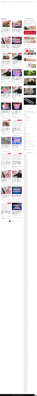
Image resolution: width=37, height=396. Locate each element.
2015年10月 (25, 298)
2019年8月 (25, 245)
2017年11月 (25, 269)
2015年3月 (25, 306)
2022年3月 (25, 209)
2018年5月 (25, 262)
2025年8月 (25, 165)
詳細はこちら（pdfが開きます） (28, 44)
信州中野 (25, 128)
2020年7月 (25, 232)
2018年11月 (25, 255)
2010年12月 (25, 365)
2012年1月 (25, 350)
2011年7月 (25, 357)
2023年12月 (25, 185)
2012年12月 (25, 337)
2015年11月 (25, 297)
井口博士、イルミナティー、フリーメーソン (29, 127)
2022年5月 (25, 207)
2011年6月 (25, 358)
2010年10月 (25, 367)
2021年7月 (25, 218)
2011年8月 (25, 356)
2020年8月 (25, 231)
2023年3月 (25, 195)
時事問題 (25, 137)
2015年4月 (25, 305)
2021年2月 (25, 224)
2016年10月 (25, 284)
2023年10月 (25, 187)
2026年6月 (25, 156)
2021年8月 (25, 217)
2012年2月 (25, 349)
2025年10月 (25, 163)
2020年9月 (25, 230)
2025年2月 (25, 170)
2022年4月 (25, 208)
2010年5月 (25, 373)
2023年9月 (25, 188)
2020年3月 (25, 237)
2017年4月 (25, 277)
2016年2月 (25, 293)
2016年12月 (25, 282)
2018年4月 (25, 263)
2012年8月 (25, 342)
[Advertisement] (18, 11)
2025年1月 (25, 171)
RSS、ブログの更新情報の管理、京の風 (28, 111)
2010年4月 (25, 374)
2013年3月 (25, 334)
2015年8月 (25, 300)
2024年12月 (25, 172)
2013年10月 (25, 326)
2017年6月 (25, 275)
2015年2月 (25, 307)
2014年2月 (25, 321)
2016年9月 (25, 285)
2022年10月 (25, 201)
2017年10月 (25, 270)
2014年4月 (25, 319)
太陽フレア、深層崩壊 (26, 134)
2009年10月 (25, 381)
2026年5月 (25, 157)
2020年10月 (25, 229)
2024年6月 (25, 178)
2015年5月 (25, 304)
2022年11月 (25, 200)
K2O (24, 110)
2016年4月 (25, 291)
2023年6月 (25, 192)
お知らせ (25, 114)
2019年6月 (25, 247)
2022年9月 (25, 202)
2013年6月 (25, 330)
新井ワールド (25, 135)
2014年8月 (25, 314)
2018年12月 (25, 254)
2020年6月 (25, 233)
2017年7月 (25, 274)
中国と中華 (25, 126)
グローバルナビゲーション (27, 118)
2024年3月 (25, 181)
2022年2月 (25, 210)
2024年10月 (25, 173)
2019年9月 (25, 244)
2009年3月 (25, 389)
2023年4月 (25, 194)
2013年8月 (25, 328)
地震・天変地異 (26, 133)
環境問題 (25, 143)
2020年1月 (25, 239)
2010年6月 (25, 372)
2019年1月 (25, 253)
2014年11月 (25, 311)
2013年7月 (25, 329)
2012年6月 (25, 344)
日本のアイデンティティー (27, 136)
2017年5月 (25, 276)
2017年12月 (25, 268)
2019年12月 (25, 240)
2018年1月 (25, 267)
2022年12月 (25, 199)
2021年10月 (25, 215)
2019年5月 (25, 248)
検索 (34, 106)
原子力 (24, 129)
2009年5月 (25, 387)
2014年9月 (25, 313)
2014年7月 (25, 315)
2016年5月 (25, 290)
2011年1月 (25, 364)
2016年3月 (25, 292)
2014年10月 (25, 312)
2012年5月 (25, 345)
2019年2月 (25, 252)
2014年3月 (25, 320)
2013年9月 (25, 327)
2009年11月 (25, 380)
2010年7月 (25, 371)
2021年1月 (25, 225)
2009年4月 (25, 388)
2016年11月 (25, 283)
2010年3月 (25, 375)
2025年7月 (25, 166)
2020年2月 (25, 238)
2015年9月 (25, 299)
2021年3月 (25, 223)
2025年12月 (25, 162)
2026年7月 (25, 155)
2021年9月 (25, 216)
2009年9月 (25, 382)
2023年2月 (25, 196)
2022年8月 (25, 203)
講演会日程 (25, 148)
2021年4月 (25, 222)
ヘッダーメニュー (26, 121)
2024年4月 (25, 180)
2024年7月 (25, 177)
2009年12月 (25, 379)
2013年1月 (25, 336)
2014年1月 (25, 322)
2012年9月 (25, 341)
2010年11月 (25, 366)
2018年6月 (25, 261)
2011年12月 (25, 351)
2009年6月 (25, 386)
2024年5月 (25, 179)
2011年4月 (25, 360)
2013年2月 (25, 335)
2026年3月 (25, 158)
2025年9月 (25, 164)
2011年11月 (25, 352)
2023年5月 (25, 193)
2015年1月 (25, 308)
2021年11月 (25, 214)
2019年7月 (25, 246)
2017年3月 (25, 278)
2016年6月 (25, 289)
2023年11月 (25, 186)
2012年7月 (25, 343)
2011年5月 (25, 359)
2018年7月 (25, 260)
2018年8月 (25, 259)
